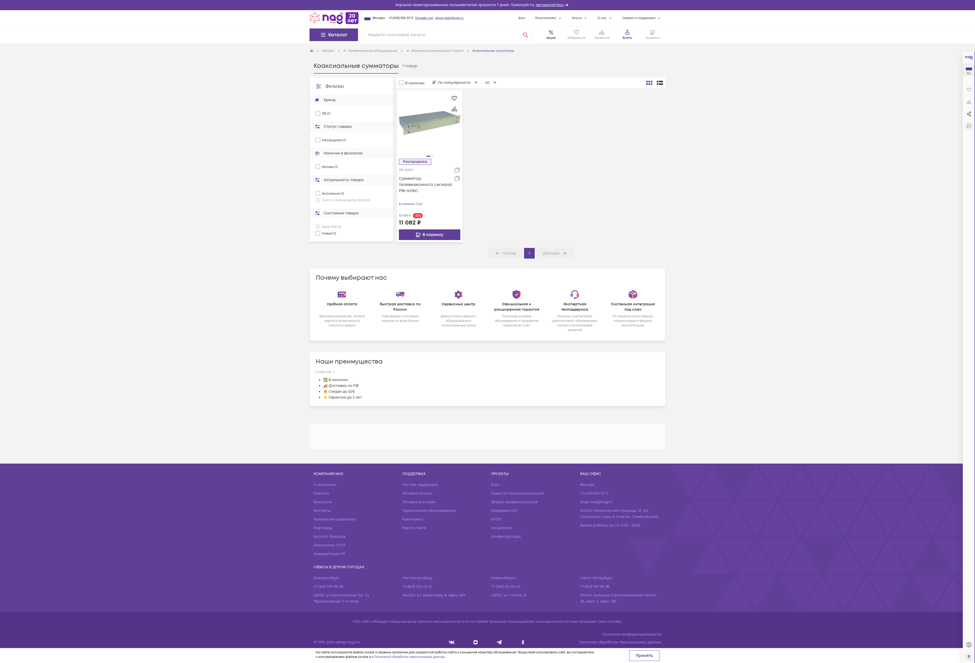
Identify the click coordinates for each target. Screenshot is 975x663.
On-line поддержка (420, 484)
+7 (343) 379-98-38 (328, 586)
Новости (321, 493)
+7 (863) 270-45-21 (417, 586)
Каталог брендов (330, 536)
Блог (521, 18)
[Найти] (526, 35)
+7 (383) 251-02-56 (505, 586)
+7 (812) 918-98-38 (594, 586)
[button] (487, 5)
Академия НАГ (504, 510)
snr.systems (501, 528)
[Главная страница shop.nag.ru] (334, 18)
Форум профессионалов (514, 502)
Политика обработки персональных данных (620, 642)
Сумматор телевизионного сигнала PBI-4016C (425, 185)
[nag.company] (452, 642)
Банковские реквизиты (335, 519)
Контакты (322, 510)
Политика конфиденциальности (632, 634)
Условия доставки (419, 502)
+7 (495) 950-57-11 (401, 18)
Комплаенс (413, 519)
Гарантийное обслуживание (429, 510)
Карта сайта (414, 528)
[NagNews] (499, 642)
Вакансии (323, 502)
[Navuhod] (476, 642)
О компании (325, 484)
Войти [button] (627, 38)
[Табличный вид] (660, 82)
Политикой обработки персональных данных (409, 657)
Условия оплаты (417, 493)
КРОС (496, 519)
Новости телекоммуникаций (517, 493)
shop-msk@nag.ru (449, 18)
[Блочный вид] (649, 82)
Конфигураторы (506, 536)
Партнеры (323, 528)
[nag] (523, 642)
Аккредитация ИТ (330, 553)
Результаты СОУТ (330, 545)
